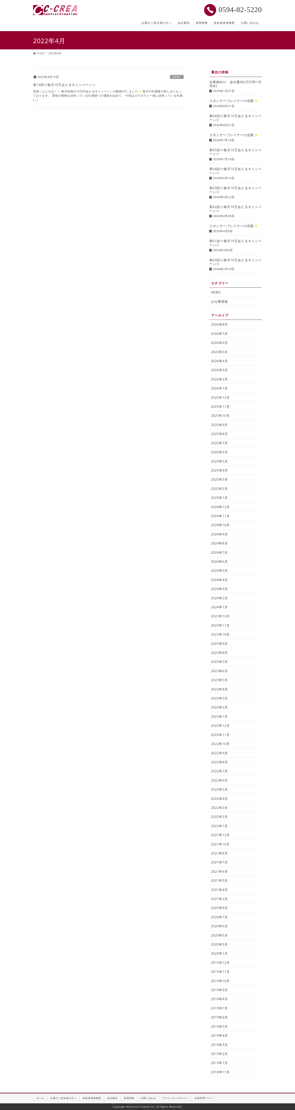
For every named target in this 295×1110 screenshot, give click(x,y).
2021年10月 (220, 844)
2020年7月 (219, 917)
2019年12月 (220, 962)
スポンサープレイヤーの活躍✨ (233, 101)
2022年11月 (220, 735)
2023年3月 (219, 698)
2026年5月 (219, 352)
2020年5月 (219, 935)
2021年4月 (219, 890)
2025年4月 (219, 470)
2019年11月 (220, 971)
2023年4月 (219, 689)
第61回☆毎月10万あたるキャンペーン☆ (235, 243)
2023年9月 (219, 643)
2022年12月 (220, 725)
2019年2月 (219, 1054)
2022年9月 (219, 753)
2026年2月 (219, 379)
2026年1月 (219, 388)
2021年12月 (220, 835)
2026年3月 (219, 370)
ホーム (40, 1098)
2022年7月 (219, 771)
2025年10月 (220, 415)
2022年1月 (219, 826)
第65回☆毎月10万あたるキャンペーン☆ (235, 152)
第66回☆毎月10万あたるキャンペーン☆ (235, 118)
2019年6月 (219, 1017)
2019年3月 (219, 1045)
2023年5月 (219, 680)
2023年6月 (219, 671)
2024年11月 (220, 516)
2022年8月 (219, 762)
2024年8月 (219, 543)
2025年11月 (220, 406)
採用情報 (129, 1098)
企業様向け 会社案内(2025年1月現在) (235, 84)
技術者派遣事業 (92, 1098)
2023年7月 (219, 661)
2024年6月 (219, 561)
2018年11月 (220, 1072)
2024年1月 (219, 607)
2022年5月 (219, 789)
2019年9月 (219, 990)
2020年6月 (219, 926)
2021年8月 (219, 853)
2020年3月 (219, 944)
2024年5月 (219, 570)
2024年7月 (219, 552)
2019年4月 (219, 1035)
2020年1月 (219, 953)
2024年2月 (219, 598)
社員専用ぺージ (204, 1098)
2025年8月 (219, 434)
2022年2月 (219, 816)
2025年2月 (219, 488)
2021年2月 (219, 899)
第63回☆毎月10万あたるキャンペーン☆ (235, 190)
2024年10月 (220, 525)
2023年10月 (220, 634)
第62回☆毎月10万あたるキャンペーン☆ (235, 209)
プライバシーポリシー (175, 1098)
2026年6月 (219, 342)
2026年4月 (219, 361)
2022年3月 (219, 807)
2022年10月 (220, 744)
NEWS (177, 76)
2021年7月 (219, 862)
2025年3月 (219, 479)
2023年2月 (219, 707)
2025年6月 (219, 452)
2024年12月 (220, 507)
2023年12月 (220, 616)
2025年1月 (219, 497)
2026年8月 (219, 324)
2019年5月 (219, 1026)
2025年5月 (219, 461)
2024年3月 (219, 589)
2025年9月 (219, 425)
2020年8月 (219, 908)
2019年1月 (219, 1063)
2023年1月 (219, 716)
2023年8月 (219, 652)
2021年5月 (219, 880)
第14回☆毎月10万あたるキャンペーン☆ (64, 85)
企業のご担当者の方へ (63, 1098)
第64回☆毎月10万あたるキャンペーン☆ (235, 171)
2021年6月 (219, 871)
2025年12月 (220, 397)
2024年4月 (219, 580)
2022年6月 (219, 780)
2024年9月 (219, 534)
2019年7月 (219, 1008)
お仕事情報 (219, 301)
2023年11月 (220, 625)
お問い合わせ (148, 1098)
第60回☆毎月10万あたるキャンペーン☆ (235, 262)
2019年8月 (219, 999)
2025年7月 (219, 443)
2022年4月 (219, 798)
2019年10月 (220, 981)
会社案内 (112, 1098)
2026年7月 (219, 333)
